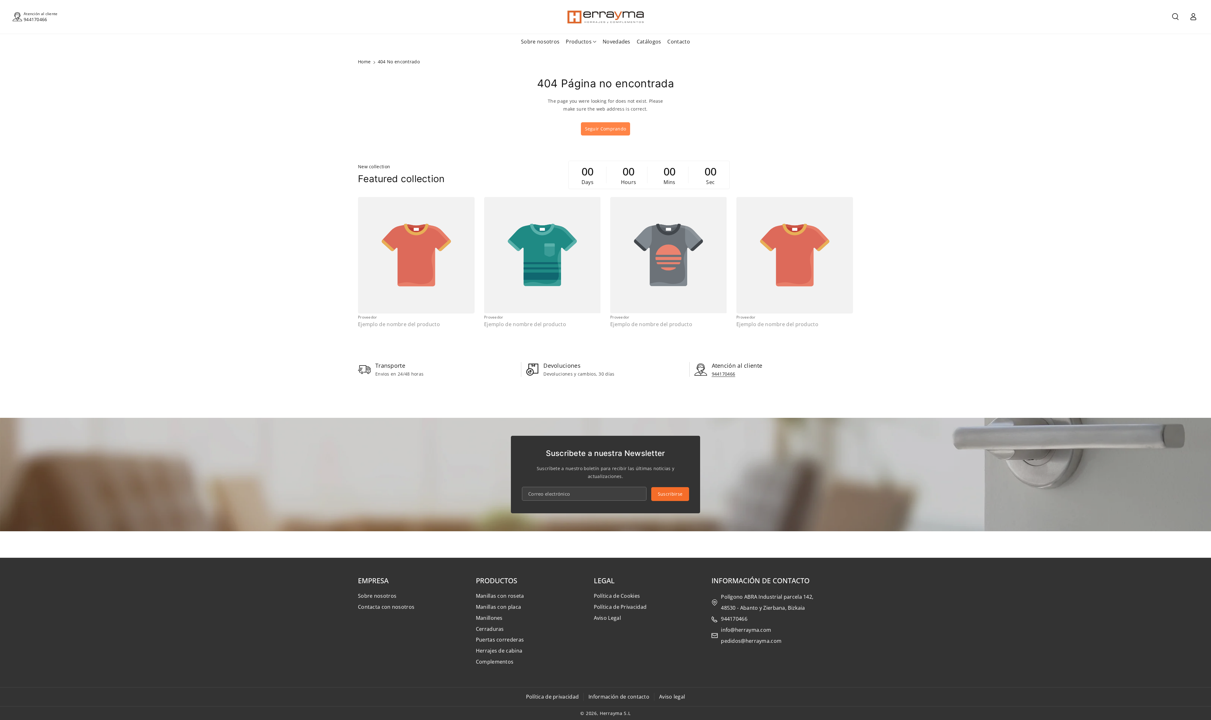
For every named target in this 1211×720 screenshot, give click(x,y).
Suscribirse (670, 494)
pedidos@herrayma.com (751, 640)
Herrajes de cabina (499, 650)
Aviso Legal (607, 617)
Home (364, 62)
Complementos (495, 661)
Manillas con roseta (500, 595)
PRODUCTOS (496, 580)
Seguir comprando (605, 129)
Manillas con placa (498, 606)
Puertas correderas (500, 639)
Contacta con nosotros (386, 606)
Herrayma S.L (615, 713)
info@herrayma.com (746, 629)
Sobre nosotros (377, 595)
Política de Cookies (617, 595)
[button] (1175, 16)
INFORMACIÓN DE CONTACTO (760, 580)
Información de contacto (618, 696)
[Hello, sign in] (1193, 17)
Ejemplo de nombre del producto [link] (399, 324)
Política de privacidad (552, 696)
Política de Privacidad (620, 606)
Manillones (489, 617)
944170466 (35, 19)
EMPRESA (373, 580)
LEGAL (604, 580)
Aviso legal (672, 696)
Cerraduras (490, 628)
